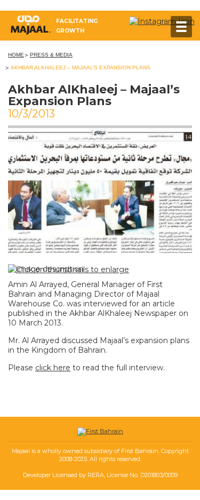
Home (16, 55)
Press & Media (51, 55)
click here (52, 367)
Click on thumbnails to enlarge (72, 269)
